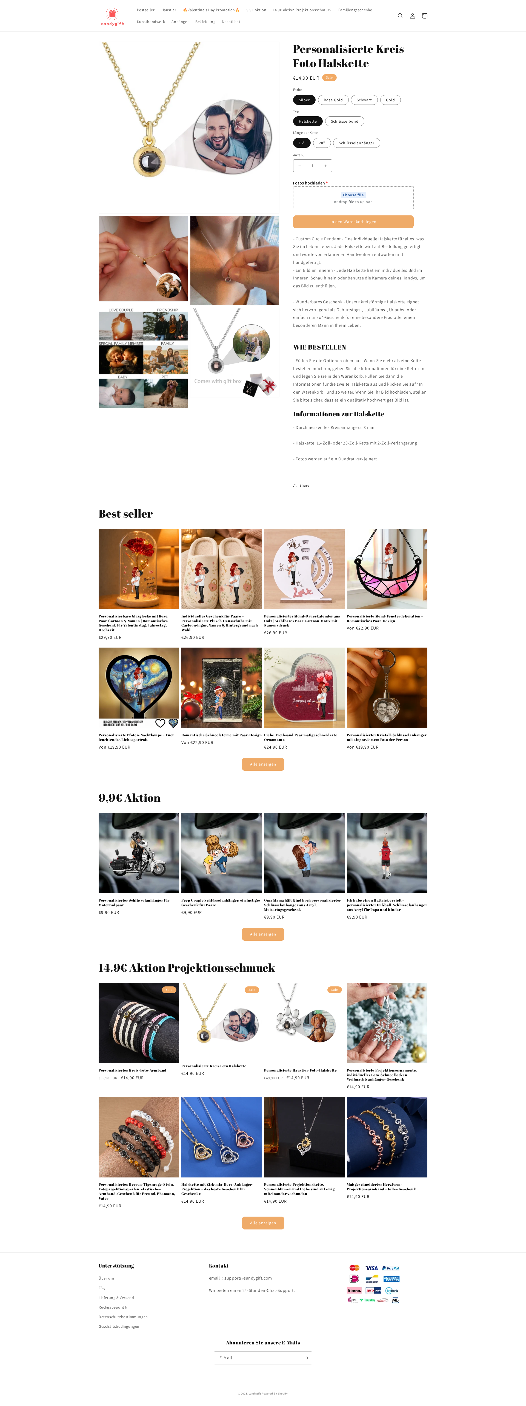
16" (302, 142)
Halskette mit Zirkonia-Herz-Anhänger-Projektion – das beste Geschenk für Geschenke (217, 1189)
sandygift (255, 1393)
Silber (304, 99)
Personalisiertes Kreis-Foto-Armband (133, 1070)
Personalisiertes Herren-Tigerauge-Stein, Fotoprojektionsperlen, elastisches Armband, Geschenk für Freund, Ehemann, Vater (137, 1191)
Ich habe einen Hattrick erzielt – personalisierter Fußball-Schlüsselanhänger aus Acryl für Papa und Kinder (387, 905)
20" (322, 142)
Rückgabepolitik (113, 1307)
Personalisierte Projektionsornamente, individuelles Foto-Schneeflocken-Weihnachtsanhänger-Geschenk (382, 1075)
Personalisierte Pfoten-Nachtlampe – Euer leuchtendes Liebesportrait (136, 737)
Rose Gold (333, 99)
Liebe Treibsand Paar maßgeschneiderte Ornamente (300, 737)
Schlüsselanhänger (357, 142)
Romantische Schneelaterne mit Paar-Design (221, 735)
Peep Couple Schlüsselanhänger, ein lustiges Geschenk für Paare (221, 902)
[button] (401, 16)
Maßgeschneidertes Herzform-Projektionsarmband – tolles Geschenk (381, 1186)
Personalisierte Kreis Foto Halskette (214, 1066)
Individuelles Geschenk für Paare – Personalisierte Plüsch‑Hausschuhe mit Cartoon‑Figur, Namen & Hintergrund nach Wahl (219, 623)
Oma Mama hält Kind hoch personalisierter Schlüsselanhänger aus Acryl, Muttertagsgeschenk (302, 905)
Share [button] (304, 485)
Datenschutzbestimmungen (123, 1316)
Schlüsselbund (345, 121)
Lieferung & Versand (116, 1297)
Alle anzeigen (263, 764)
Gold (390, 99)
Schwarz (364, 99)
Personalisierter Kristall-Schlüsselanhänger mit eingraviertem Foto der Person (387, 737)
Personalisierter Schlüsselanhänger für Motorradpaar (134, 902)
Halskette (308, 121)
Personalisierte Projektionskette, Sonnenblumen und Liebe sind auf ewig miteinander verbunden (299, 1189)
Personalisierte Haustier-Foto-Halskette (300, 1070)
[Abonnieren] (306, 1358)
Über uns (107, 1278)
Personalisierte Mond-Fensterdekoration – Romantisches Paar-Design (385, 618)
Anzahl (298, 155)
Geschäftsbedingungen (119, 1326)
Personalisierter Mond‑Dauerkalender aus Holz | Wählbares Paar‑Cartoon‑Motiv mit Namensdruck (302, 621)
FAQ (102, 1287)
